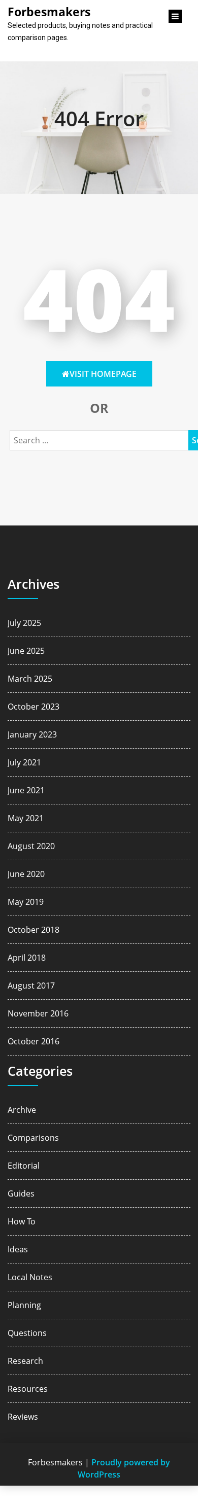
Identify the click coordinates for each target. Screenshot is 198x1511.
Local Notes (30, 1277)
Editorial (24, 1165)
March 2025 (30, 678)
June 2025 (26, 650)
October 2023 (33, 706)
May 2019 (26, 901)
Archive (22, 1109)
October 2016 (33, 1041)
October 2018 (33, 929)
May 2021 (26, 818)
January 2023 (32, 734)
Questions (27, 1333)
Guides (21, 1193)
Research (25, 1360)
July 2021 (24, 762)
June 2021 (26, 790)
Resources (28, 1388)
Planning (24, 1305)
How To (22, 1221)
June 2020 (26, 874)
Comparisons (33, 1137)
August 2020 (31, 846)
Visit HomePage (103, 373)
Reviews (23, 1416)
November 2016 (38, 1013)
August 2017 (31, 985)
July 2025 (24, 622)
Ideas (18, 1249)
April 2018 (27, 957)
